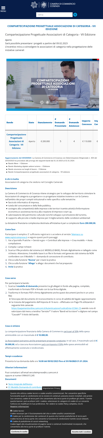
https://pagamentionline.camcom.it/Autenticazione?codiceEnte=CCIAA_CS (46, 308)
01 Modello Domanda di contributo (25, 387)
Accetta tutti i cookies (81, 432)
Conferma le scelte (19, 432)
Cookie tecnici (18, 411)
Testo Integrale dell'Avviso (20, 384)
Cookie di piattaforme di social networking (30, 421)
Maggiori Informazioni (19, 406)
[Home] (55, 5)
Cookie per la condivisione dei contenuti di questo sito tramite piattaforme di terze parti (49, 416)
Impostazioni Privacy (51, 388)
